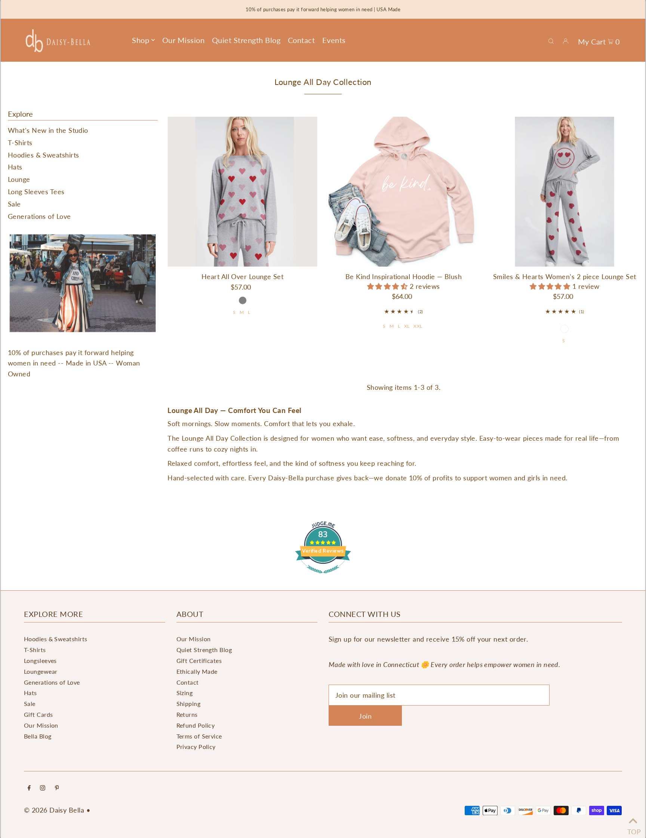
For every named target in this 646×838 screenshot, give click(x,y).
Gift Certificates (199, 660)
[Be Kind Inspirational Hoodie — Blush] (404, 192)
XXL (417, 326)
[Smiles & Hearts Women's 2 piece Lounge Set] (565, 192)
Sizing (184, 692)
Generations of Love (39, 216)
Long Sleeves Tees (36, 191)
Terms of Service (199, 736)
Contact (187, 682)
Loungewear (41, 671)
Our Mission (41, 725)
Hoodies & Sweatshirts (43, 155)
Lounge (19, 179)
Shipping (188, 703)
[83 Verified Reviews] (323, 576)
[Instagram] (42, 788)
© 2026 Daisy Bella (54, 810)
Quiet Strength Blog (204, 649)
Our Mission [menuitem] (183, 40)
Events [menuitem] (334, 40)
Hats (15, 167)
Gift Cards (38, 714)
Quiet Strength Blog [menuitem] (246, 40)
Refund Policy (195, 725)
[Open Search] (551, 40)
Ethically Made (197, 671)
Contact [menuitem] (301, 40)
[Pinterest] (57, 788)
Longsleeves (40, 660)
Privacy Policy (196, 746)
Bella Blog (38, 736)
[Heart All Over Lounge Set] (242, 192)
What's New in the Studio (48, 130)
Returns (187, 714)
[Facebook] (29, 788)
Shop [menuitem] (140, 40)
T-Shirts (20, 142)
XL (407, 326)
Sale (14, 204)
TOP (633, 829)
